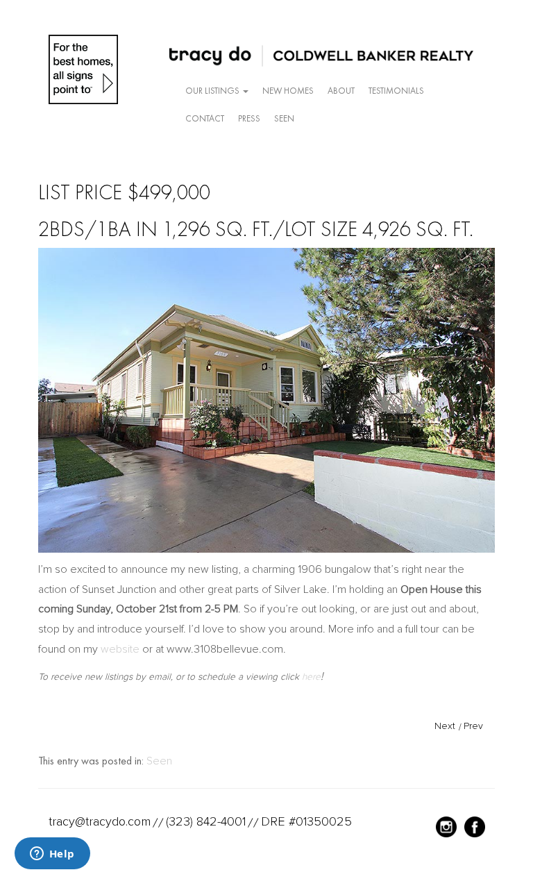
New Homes (288, 90)
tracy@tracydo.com (100, 821)
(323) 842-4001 (206, 821)
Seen (284, 118)
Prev (473, 726)
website (120, 649)
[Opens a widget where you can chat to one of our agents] (52, 854)
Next (444, 726)
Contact (204, 118)
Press (249, 118)
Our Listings (213, 90)
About (341, 90)
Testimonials (396, 90)
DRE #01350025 (306, 821)
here (311, 677)
